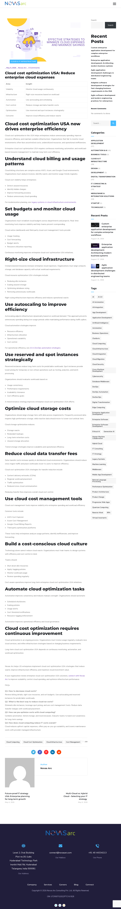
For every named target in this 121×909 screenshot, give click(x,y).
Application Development (97, 142)
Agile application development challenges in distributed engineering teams (102, 74)
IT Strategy (96, 454)
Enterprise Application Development (101, 413)
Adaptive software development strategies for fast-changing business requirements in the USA (103, 87)
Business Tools (98, 154)
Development (97, 172)
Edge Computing (98, 407)
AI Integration (97, 307)
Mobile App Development (102, 475)
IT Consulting (97, 449)
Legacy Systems (98, 459)
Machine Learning (99, 464)
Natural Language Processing (99, 481)
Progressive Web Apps (101, 502)
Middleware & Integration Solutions (102, 194)
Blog (76, 885)
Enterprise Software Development (100, 425)
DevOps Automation (100, 392)
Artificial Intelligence (100, 323)
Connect (90, 885)
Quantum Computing (100, 507)
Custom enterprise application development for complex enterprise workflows (103, 52)
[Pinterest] (46, 752)
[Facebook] (40, 752)
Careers (63, 885)
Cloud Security (98, 364)
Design (94, 168)
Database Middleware (100, 381)
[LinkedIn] (52, 752)
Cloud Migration (98, 359)
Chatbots (96, 338)
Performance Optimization (102, 487)
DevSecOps (96, 397)
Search (94, 20)
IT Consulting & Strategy (98, 185)
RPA (108, 512)
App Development (99, 312)
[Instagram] (64, 905)
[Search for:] (103, 123)
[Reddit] (59, 752)
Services (48, 885)
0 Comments (34, 68)
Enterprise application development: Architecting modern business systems (102, 63)
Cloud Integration (99, 354)
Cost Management (73, 742)
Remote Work (97, 512)
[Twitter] (33, 752)
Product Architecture (100, 492)
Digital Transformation (103, 177)
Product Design (98, 497)
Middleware (96, 469)
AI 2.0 (100, 297)
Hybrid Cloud (97, 443)
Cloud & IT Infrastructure (23, 61)
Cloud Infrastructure (54, 742)
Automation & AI (99, 150)
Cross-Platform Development (98, 370)
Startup (95, 203)
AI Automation (98, 302)
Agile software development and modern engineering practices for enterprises (103, 98)
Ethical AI (96, 431)
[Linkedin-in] (59, 905)
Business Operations (100, 333)
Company (32, 885)
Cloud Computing (12, 742)
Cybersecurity (97, 376)
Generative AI (109, 431)
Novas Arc (22, 68)
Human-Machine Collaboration (98, 437)
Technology (97, 207)
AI (93, 297)
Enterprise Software (100, 419)
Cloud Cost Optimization (33, 742)
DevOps (95, 387)
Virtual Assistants (99, 518)
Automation (97, 328)
